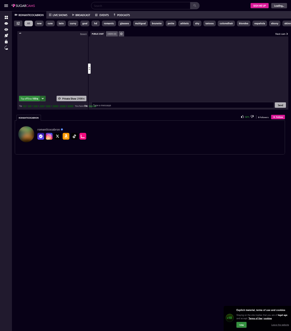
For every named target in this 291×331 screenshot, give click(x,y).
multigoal (140, 23)
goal (84, 23)
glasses (124, 23)
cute (50, 23)
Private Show (72, 98)
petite (171, 23)
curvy (73, 23)
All (28, 23)
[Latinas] (6, 23)
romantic (109, 23)
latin (61, 23)
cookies (268, 318)
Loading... (279, 5)
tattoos (209, 23)
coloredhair (226, 23)
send (280, 105)
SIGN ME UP (259, 5)
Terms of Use (255, 318)
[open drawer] (6, 5)
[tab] (97, 33)
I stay (241, 324)
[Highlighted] (6, 17)
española (259, 23)
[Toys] (6, 47)
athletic (184, 23)
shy (197, 23)
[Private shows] (6, 41)
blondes (243, 23)
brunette (157, 23)
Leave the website (280, 324)
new (39, 23)
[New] (6, 35)
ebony (274, 23)
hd (95, 23)
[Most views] (6, 29)
